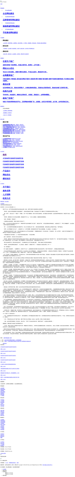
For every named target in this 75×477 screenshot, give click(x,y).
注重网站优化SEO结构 (12, 138)
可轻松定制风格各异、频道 (13, 132)
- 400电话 (18, 53)
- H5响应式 (9, 112)
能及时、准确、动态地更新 (14, 127)
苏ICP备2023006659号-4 (47, 464)
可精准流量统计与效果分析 (13, 125)
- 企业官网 (5, 43)
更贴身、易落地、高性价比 (13, 124)
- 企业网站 (5, 110)
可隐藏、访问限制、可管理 (13, 133)
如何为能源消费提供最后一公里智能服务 (12, 340)
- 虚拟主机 (9, 53)
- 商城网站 (29, 43)
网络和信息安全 (12, 462)
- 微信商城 (14, 48)
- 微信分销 (22, 48)
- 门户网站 (25, 43)
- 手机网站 (5, 48)
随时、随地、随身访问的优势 (12, 146)
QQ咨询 (4, 469)
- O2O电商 (9, 48)
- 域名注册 (5, 53)
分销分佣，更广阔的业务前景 (11, 142)
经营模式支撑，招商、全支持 (11, 144)
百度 (18, 462)
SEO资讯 (7, 201)
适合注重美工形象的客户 (12, 143)
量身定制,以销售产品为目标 (13, 141)
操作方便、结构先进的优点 (14, 129)
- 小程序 (18, 48)
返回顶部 (5, 475)
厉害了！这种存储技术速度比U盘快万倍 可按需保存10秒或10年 (17, 341)
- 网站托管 (22, 53)
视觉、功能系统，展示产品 (13, 128)
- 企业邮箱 (14, 53)
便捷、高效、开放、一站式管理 (11, 139)
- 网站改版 (34, 43)
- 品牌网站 (15, 43)
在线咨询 (27, 53)
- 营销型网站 (10, 43)
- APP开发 (26, 48)
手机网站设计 (31, 48)
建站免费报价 (43, 43)
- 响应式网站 (19, 43)
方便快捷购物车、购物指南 (14, 130)
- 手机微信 (38, 43)
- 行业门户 (5, 114)
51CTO (6, 462)
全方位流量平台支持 (9, 147)
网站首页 (2, 201)
